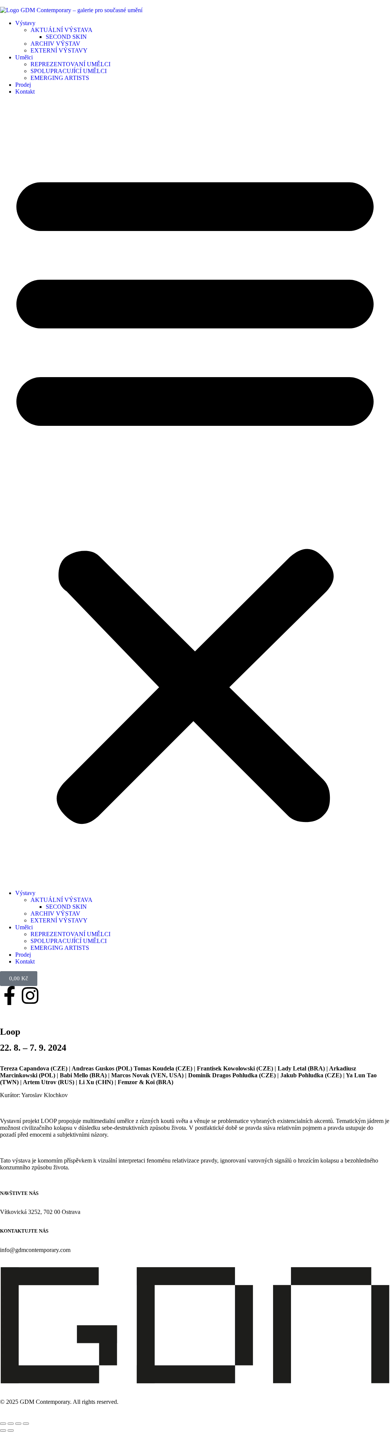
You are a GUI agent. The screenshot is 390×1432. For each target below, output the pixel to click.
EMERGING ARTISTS (59, 78)
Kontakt (25, 91)
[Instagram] (30, 995)
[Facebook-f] (9, 995)
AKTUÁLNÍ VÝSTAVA (61, 30)
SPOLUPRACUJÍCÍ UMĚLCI (68, 71)
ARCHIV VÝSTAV (55, 43)
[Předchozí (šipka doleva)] (3, 1430)
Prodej (23, 84)
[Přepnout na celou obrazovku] (11, 1423)
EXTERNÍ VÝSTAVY (59, 50)
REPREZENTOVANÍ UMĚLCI (70, 64)
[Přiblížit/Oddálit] (3, 1423)
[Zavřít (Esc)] (26, 1423)
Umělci (24, 57)
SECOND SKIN (66, 36)
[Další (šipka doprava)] (11, 1430)
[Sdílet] (18, 1423)
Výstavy (25, 23)
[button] (195, 492)
